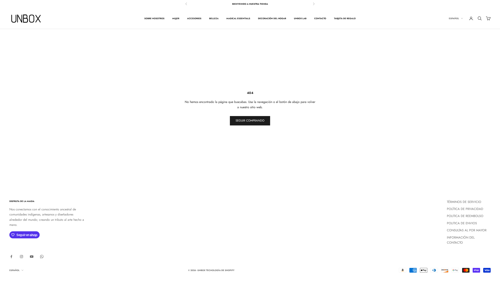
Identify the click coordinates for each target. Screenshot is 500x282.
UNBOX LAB (300, 18)
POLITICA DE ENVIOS (462, 223)
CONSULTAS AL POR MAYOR (467, 230)
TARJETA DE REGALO (345, 18)
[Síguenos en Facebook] (11, 257)
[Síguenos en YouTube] (32, 257)
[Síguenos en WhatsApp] (42, 257)
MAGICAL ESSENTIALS (238, 18)
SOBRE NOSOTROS (154, 18)
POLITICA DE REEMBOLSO (465, 216)
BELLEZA (214, 18)
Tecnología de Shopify (220, 270)
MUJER (175, 18)
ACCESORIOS (194, 18)
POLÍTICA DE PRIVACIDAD (465, 209)
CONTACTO (320, 18)
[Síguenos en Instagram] (21, 257)
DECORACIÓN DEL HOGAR (272, 18)
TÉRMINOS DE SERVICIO (464, 202)
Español (454, 18)
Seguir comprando (250, 120)
